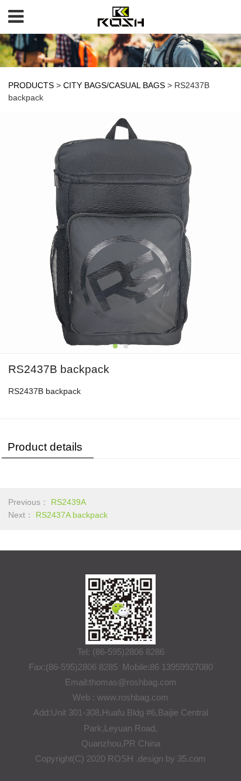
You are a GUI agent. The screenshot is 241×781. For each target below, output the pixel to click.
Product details (45, 447)
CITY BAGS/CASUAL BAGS (114, 85)
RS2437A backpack (72, 514)
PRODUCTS (31, 85)
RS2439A (68, 502)
